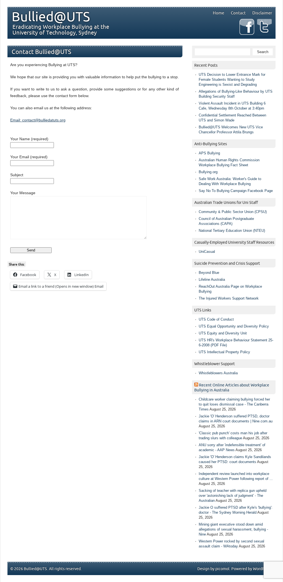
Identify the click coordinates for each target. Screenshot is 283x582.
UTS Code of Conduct (216, 319)
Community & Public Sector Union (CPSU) (233, 212)
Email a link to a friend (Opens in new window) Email (60, 286)
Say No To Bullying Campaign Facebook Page (236, 191)
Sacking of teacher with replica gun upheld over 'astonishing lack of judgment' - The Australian (232, 496)
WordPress (262, 569)
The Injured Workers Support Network (229, 298)
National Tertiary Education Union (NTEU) (232, 230)
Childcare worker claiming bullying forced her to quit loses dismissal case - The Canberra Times (234, 404)
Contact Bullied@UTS (41, 52)
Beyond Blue (209, 273)
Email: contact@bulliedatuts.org (37, 120)
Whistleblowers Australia (218, 373)
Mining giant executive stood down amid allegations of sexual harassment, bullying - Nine (233, 529)
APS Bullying (209, 153)
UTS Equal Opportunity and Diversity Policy (234, 326)
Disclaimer (262, 13)
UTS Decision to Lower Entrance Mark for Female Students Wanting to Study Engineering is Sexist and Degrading (232, 79)
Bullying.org (208, 172)
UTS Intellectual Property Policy (224, 352)
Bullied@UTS (51, 17)
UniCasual (207, 252)
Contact (238, 13)
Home (218, 13)
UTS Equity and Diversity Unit (223, 333)
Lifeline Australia (212, 279)
